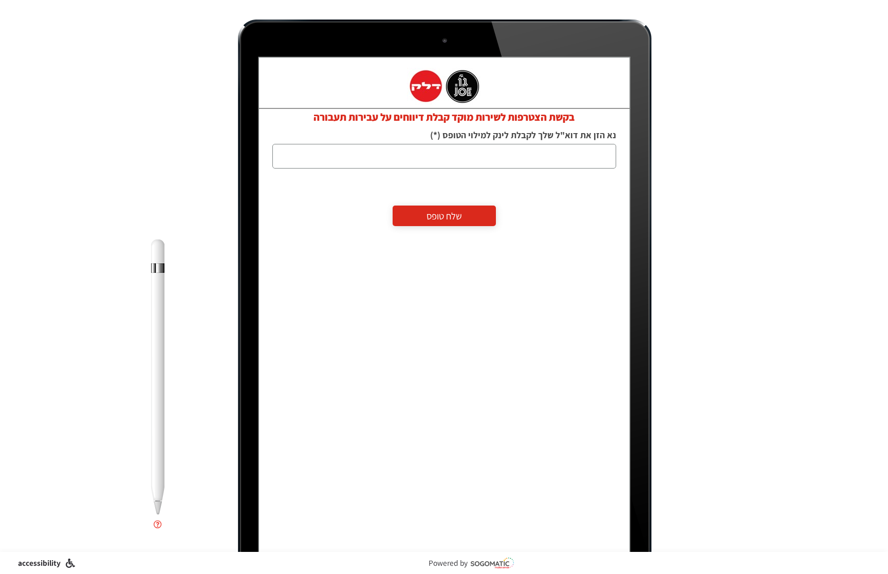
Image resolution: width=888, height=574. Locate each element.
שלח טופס (444, 216)
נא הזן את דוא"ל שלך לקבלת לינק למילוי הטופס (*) (523, 135)
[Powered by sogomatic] (492, 563)
